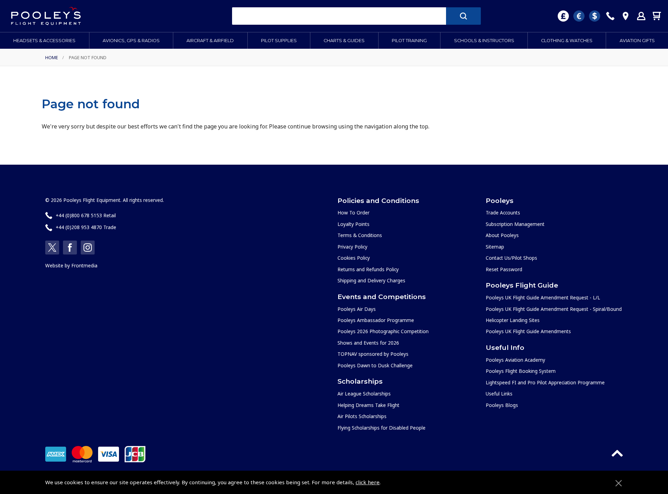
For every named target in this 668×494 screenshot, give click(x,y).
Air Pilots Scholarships (362, 416)
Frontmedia (84, 265)
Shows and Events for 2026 (368, 342)
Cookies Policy (353, 257)
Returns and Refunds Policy (368, 269)
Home (51, 57)
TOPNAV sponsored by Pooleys (372, 354)
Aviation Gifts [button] (637, 40)
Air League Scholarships (364, 393)
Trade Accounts (503, 212)
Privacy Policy (352, 246)
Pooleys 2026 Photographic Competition (383, 331)
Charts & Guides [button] (344, 40)
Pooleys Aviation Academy (515, 359)
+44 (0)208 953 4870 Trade (86, 227)
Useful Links (499, 393)
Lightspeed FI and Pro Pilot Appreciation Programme (545, 382)
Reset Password (504, 269)
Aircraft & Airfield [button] (210, 40)
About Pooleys (502, 235)
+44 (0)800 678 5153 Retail (86, 215)
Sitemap (495, 246)
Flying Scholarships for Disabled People (381, 427)
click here (368, 482)
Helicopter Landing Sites (513, 320)
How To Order (353, 212)
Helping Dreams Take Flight (368, 405)
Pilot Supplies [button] (279, 40)
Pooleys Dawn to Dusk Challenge (375, 365)
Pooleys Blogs (502, 405)
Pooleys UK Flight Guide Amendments (528, 331)
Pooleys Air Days (356, 309)
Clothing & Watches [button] (567, 40)
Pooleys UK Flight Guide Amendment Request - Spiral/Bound (554, 309)
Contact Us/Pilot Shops (511, 257)
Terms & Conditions (359, 235)
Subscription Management (515, 224)
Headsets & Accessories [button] (44, 40)
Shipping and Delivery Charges (371, 280)
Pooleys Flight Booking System (521, 371)
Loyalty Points (353, 224)
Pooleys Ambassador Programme (375, 320)
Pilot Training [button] (409, 40)
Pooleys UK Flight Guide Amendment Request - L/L (543, 297)
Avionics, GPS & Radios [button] (131, 40)
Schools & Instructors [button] (484, 40)
